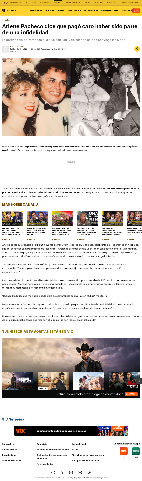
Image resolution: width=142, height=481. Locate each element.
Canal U (6, 240)
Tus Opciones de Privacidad (85, 461)
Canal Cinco (45, 2)
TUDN (34, 2)
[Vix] (136, 10)
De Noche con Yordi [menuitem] (55, 10)
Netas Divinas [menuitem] (91, 10)
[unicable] (9, 11)
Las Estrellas (15, 2)
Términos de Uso (45, 464)
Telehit (87, 2)
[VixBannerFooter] (71, 431)
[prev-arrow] (0, 381)
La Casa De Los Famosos (129, 2)
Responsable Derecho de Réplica (53, 450)
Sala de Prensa (9, 450)
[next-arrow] (139, 381)
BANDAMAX (99, 2)
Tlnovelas (111, 2)
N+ (26, 2)
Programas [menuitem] (36, 10)
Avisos (75, 450)
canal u (5, 20)
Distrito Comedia (73, 2)
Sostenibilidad (79, 444)
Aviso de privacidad (11, 461)
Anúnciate (42, 444)
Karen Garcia (19, 46)
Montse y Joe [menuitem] (74, 10)
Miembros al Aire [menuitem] (109, 10)
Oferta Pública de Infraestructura (88, 455)
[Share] (137, 49)
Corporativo (8, 444)
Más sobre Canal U (20, 204)
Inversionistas (9, 455)
